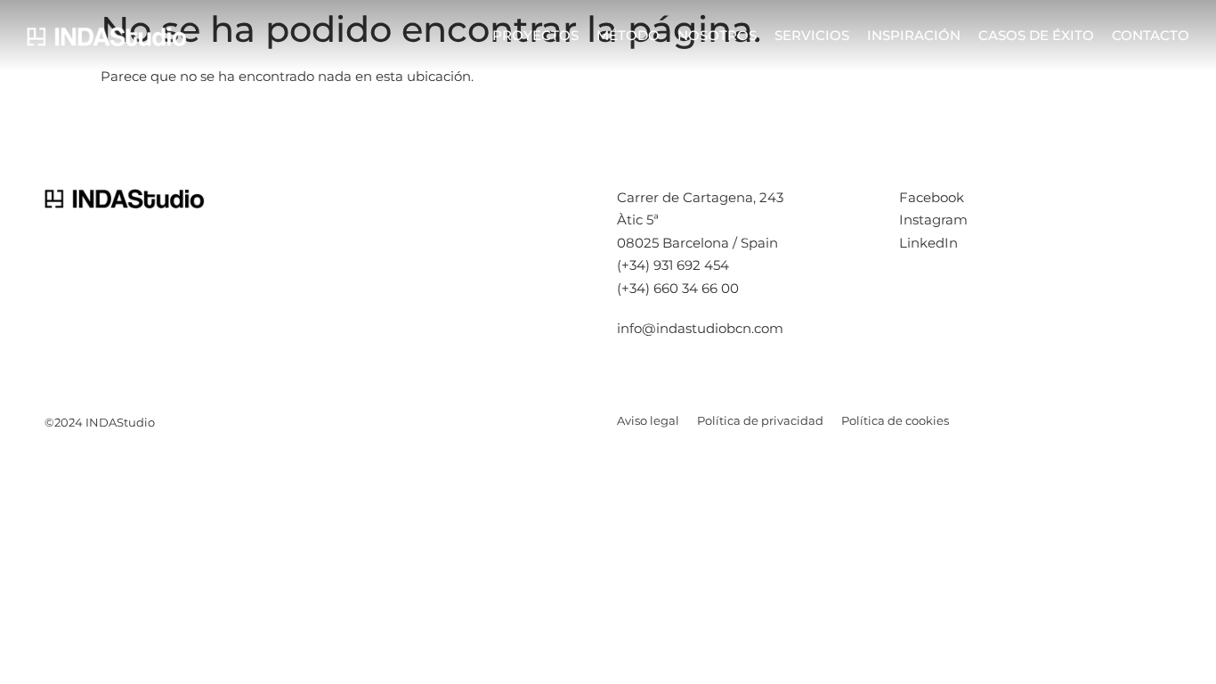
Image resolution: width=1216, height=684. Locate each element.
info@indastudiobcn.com (700, 328)
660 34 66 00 (696, 288)
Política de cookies (895, 420)
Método (628, 35)
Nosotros (717, 35)
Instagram (933, 219)
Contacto (1150, 35)
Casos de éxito (1036, 35)
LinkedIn (928, 242)
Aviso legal (648, 420)
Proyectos (535, 35)
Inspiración (914, 35)
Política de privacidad (760, 420)
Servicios (811, 35)
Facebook (931, 197)
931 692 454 (691, 264)
